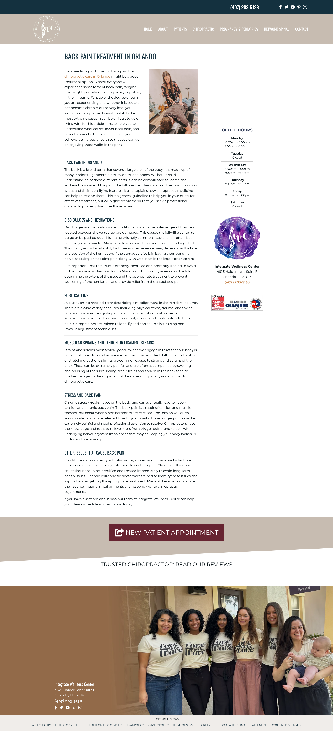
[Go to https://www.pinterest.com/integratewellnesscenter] (299, 7)
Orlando (208, 725)
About (163, 29)
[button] (166, 532)
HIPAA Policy (135, 725)
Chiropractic (203, 29)
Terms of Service (185, 725)
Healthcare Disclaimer (105, 725)
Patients (180, 29)
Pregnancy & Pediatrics (239, 29)
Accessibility (41, 725)
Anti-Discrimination (69, 725)
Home (148, 29)
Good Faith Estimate (233, 725)
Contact (301, 29)
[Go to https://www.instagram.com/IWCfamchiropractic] (305, 7)
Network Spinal (276, 29)
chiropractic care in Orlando (87, 76)
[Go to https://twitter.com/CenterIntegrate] (286, 7)
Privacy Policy (158, 725)
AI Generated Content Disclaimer (276, 725)
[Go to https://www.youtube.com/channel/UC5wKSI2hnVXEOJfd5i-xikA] (293, 7)
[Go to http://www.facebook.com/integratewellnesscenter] (280, 7)
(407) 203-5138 (244, 7)
